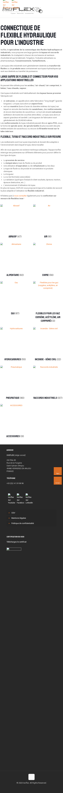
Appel (57, 473)
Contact (58, 483)
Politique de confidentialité (22, 523)
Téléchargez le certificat (17, 542)
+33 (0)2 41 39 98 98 (15, 483)
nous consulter (20, 196)
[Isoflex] (22, 10)
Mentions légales (18, 518)
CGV (13, 513)
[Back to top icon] (31, 777)
